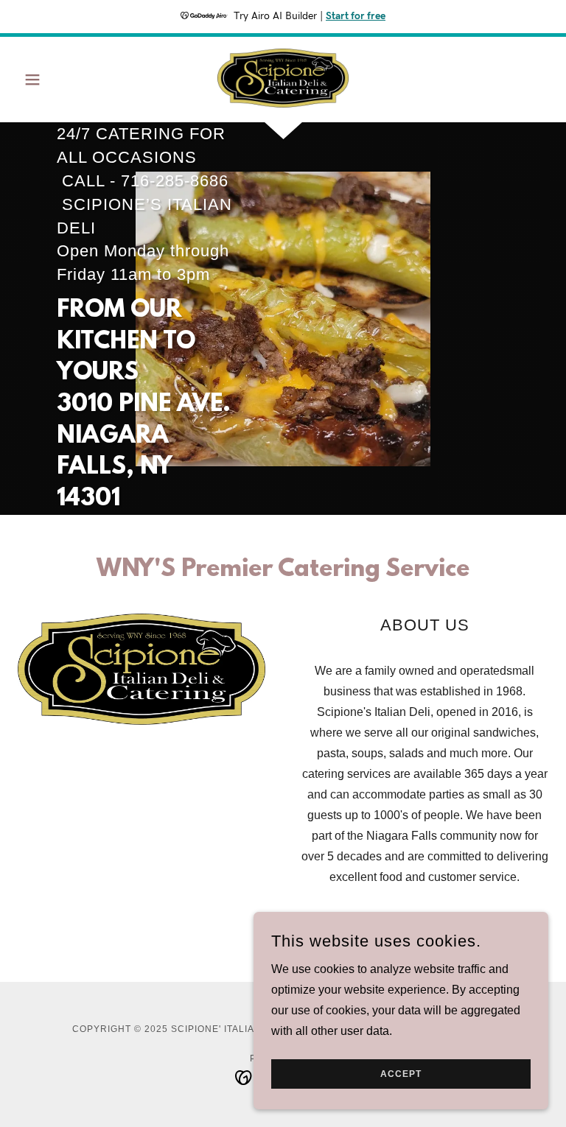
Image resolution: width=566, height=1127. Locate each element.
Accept (401, 1074)
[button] (57, 79)
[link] (283, 78)
